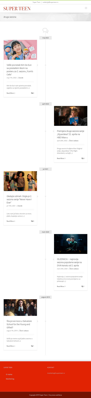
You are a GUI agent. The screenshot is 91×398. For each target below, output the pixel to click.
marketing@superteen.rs (56, 373)
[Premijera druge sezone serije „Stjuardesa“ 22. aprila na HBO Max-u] (70, 116)
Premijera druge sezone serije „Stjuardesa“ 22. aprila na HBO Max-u (68, 112)
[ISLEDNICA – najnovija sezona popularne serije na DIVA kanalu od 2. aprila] (70, 244)
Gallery (23, 44)
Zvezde (20, 56)
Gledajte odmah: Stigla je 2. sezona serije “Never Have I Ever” (17, 177)
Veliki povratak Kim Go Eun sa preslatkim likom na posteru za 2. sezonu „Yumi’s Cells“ (17, 44)
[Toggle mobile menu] (86, 8)
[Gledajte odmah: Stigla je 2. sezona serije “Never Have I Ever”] (20, 181)
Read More (10, 93)
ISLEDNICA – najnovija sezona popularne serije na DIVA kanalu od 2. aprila (68, 240)
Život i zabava (70, 121)
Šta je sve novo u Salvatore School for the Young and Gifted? (17, 303)
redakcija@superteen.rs (50, 2)
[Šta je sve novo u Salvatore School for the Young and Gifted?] (20, 307)
